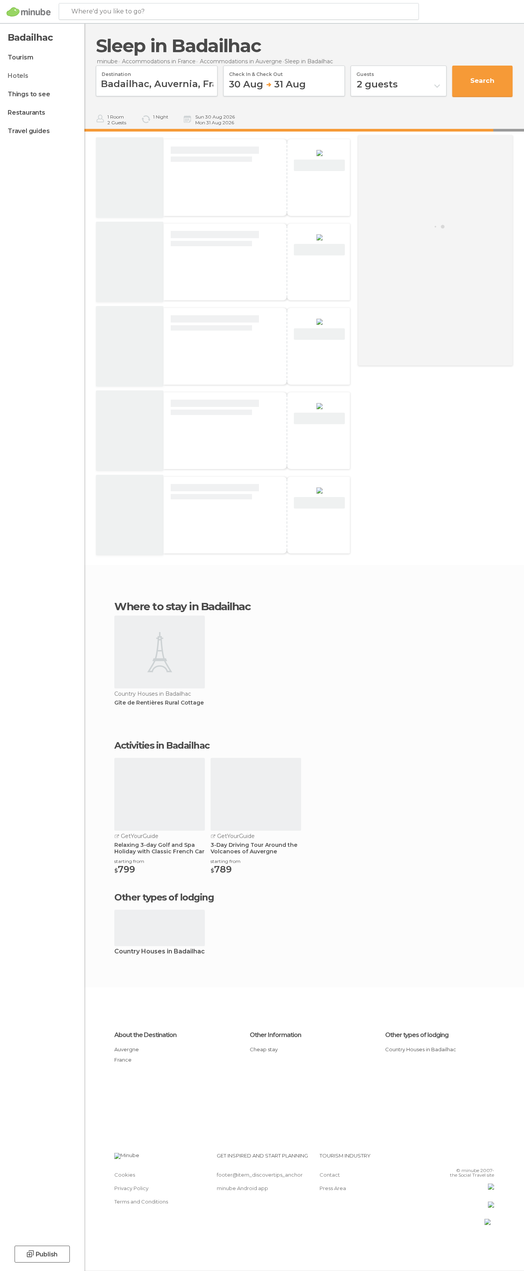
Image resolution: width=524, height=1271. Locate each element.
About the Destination (145, 1035)
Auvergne (126, 1049)
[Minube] (29, 12)
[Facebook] (450, 1158)
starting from (129, 861)
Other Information (275, 1035)
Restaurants (26, 112)
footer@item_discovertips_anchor (260, 1175)
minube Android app (242, 1188)
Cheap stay (264, 1049)
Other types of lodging (416, 1035)
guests (365, 71)
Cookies (124, 1175)
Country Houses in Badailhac (159, 951)
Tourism (20, 57)
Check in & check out (256, 71)
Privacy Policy (131, 1188)
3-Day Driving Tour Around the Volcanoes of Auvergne (254, 848)
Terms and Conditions (141, 1202)
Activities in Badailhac (161, 745)
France (123, 1060)
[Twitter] (463, 1158)
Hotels (18, 75)
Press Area (333, 1188)
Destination (116, 71)
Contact (330, 1175)
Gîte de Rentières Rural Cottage (159, 703)
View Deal (319, 165)
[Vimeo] (475, 1158)
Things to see (29, 94)
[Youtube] (488, 1158)
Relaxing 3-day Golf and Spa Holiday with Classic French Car (159, 848)
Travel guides (28, 131)
